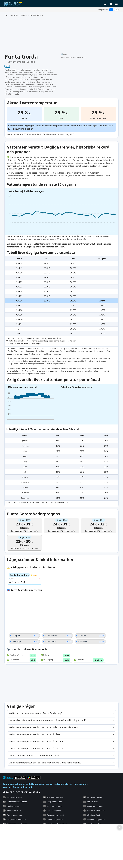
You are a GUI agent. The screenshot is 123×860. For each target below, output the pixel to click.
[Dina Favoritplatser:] (111, 3)
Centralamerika (11, 15)
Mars (25, 451)
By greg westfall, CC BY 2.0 (76, 57)
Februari (25, 446)
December (25, 498)
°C (111, 10)
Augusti (25, 477)
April (25, 456)
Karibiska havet (36, 15)
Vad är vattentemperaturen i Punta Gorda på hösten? (36, 741)
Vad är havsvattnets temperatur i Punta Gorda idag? (35, 713)
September (25, 482)
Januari (25, 440)
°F (116, 10)
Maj (25, 461)
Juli (25, 472)
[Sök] (105, 3)
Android (21, 128)
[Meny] (116, 3)
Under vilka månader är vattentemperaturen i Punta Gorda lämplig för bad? (47, 720)
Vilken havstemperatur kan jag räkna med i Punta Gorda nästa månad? (45, 762)
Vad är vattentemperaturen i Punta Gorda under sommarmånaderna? (44, 727)
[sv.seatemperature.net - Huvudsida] (13, 4)
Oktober (25, 487)
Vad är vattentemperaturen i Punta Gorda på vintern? (36, 748)
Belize (24, 15)
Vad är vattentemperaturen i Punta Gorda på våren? (35, 734)
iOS (10, 128)
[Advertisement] (61, 35)
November (25, 492)
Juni (25, 466)
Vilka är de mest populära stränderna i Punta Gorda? (35, 755)
